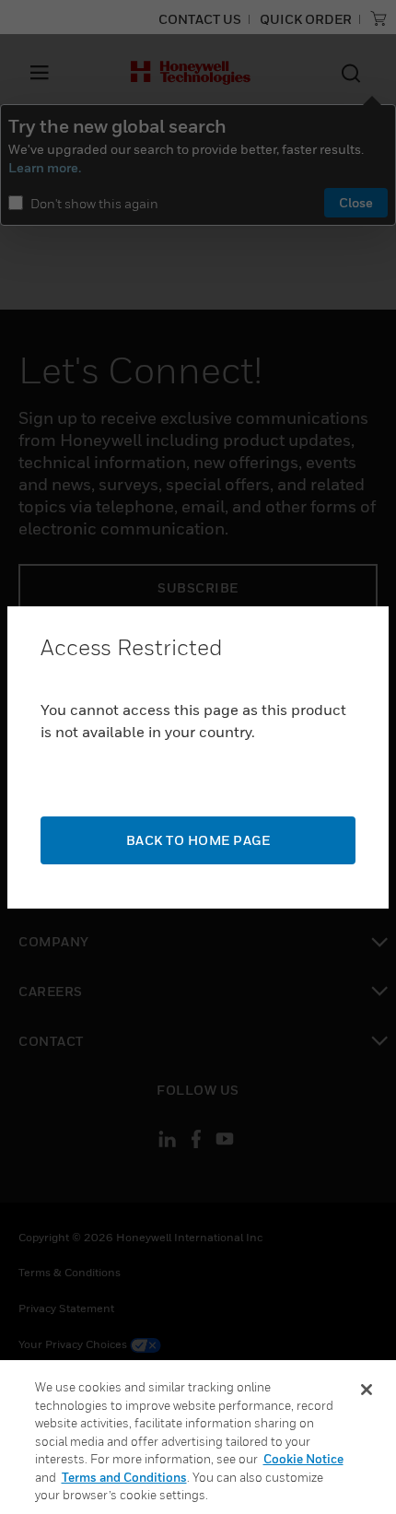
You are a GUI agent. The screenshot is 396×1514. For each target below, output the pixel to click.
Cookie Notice (303, 1458)
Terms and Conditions (124, 1477)
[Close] (366, 1389)
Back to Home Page (198, 840)
